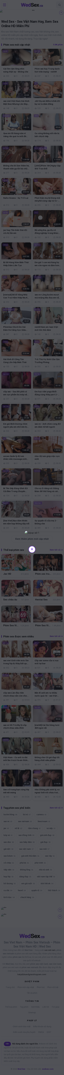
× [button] (32, 549)
